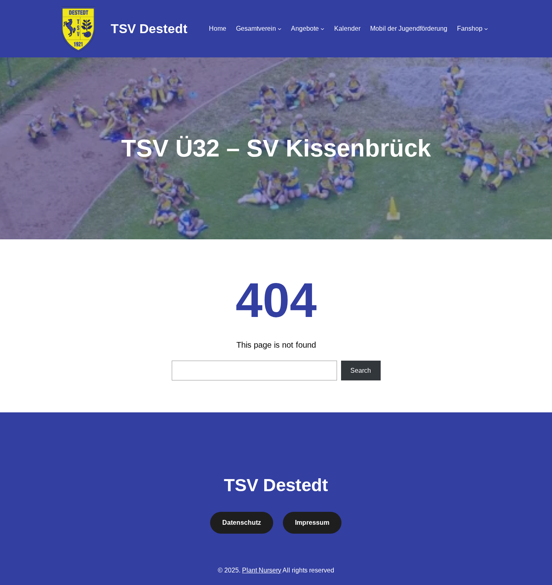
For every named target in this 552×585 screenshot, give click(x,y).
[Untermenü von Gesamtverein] (280, 29)
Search (360, 370)
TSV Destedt (149, 28)
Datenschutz (241, 522)
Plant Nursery (261, 570)
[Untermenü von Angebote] (322, 29)
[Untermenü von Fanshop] (486, 29)
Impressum (312, 522)
